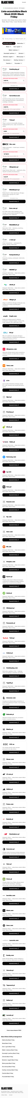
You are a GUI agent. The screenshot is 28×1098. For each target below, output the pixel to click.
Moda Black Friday (7, 1043)
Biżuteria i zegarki (8, 56)
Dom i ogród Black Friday (8, 1046)
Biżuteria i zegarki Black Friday (10, 1060)
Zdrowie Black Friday (7, 1056)
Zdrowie (21, 53)
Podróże (9, 63)
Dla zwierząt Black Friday (8, 1066)
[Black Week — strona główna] (7, 2)
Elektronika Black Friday (8, 1040)
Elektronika (21, 43)
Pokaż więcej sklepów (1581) (14, 1030)
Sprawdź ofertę (13, 88)
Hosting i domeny (19, 60)
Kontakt (24, 2)
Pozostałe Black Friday (8, 1076)
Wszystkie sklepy (9, 43)
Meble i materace (14, 50)
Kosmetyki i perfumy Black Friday (10, 1053)
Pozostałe (18, 63)
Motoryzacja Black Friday (8, 1063)
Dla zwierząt (7, 60)
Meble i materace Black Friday (10, 1050)
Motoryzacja (21, 56)
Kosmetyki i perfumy (10, 53)
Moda (8, 46)
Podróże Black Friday (7, 1073)
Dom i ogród (18, 46)
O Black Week (4, 1095)
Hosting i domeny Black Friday (10, 1070)
